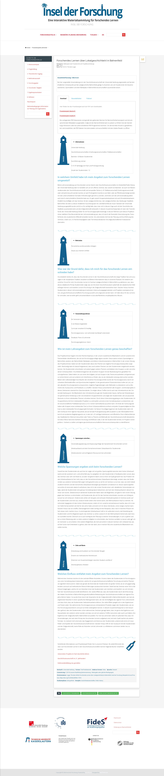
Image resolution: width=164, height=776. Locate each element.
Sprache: (109, 669)
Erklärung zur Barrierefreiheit (122, 727)
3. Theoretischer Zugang (34, 74)
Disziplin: (78, 680)
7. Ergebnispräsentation (34, 92)
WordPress (88, 772)
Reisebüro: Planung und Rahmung (73, 35)
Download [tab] (63, 98)
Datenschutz (117, 722)
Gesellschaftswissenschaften (108, 693)
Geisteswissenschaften (89, 693)
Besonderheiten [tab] (76, 98)
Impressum (117, 718)
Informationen (79, 142)
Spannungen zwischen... (83, 438)
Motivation (78, 240)
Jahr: (58, 65)
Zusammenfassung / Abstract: (68, 78)
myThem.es (104, 772)
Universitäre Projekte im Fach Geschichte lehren (73, 654)
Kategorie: (60, 64)
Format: (78, 669)
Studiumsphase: (62, 680)
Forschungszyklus (47, 35)
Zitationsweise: (61, 675)
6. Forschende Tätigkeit (34, 88)
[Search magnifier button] (123, 34)
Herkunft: (60, 669)
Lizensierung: (61, 672)
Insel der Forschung (82, 24)
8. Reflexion (30, 97)
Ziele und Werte (80, 545)
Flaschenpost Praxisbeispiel (71, 693)
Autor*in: (59, 67)
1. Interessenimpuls (33, 64)
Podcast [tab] (89, 98)
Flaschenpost (31, 102)
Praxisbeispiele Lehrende (39, 47)
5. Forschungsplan (32, 83)
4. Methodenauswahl (33, 78)
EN (103, 35)
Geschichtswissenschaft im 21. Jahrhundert (72, 658)
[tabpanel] (97, 117)
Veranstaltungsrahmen (82, 314)
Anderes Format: (97, 669)
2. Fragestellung (32, 69)
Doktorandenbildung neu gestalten (69, 663)
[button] (102, 142)
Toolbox (93, 35)
